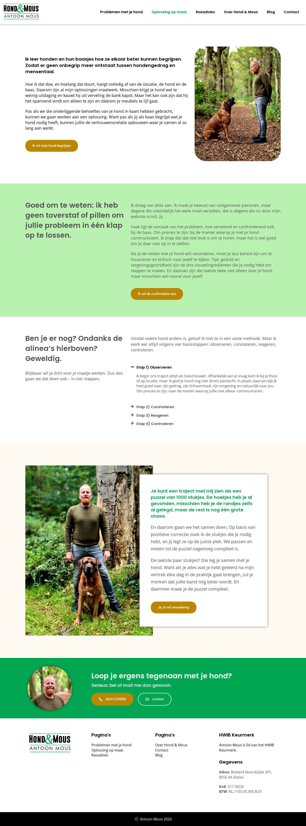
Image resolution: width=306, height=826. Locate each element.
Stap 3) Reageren (152, 415)
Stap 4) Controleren (154, 423)
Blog (271, 12)
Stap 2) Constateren (155, 407)
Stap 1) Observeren (154, 367)
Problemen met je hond (121, 12)
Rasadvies (205, 12)
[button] (206, 366)
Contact (291, 12)
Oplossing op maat (169, 12)
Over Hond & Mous (241, 12)
